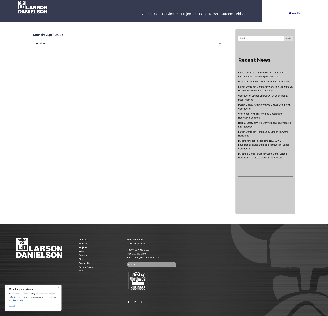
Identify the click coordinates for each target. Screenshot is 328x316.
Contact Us (84, 263)
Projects (187, 14)
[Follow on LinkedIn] (134, 302)
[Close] (58, 287)
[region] (33, 298)
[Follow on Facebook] (128, 302)
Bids (239, 14)
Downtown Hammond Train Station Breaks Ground (264, 81)
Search (288, 38)
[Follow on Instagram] (141, 302)
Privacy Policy (86, 267)
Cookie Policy (18, 300)
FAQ (81, 271)
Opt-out (12, 306)
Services (169, 14)
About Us (149, 14)
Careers (227, 14)
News (213, 14)
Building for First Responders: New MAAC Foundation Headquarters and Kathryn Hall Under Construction (263, 145)
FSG (202, 14)
